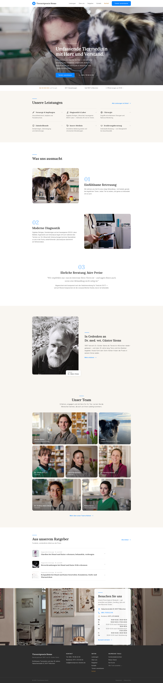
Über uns (81, 3)
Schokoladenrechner (115, 657)
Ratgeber (90, 3)
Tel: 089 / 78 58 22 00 (73, 657)
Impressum (119, 680)
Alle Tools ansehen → (115, 665)
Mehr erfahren (89, 357)
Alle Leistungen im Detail (120, 103)
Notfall (106, 3)
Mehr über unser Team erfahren (80, 515)
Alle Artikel (125, 540)
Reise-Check (112, 660)
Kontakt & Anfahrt (104, 640)
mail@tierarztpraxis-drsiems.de (75, 662)
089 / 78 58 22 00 (87, 75)
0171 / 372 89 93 (113, 616)
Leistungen (72, 3)
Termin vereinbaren (121, 3)
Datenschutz (127, 680)
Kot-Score (111, 662)
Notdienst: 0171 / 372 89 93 (74, 660)
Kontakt (98, 3)
